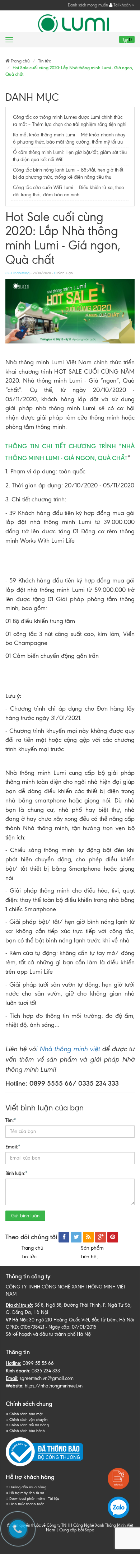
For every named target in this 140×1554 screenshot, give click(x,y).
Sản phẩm (92, 1248)
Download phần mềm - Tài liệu (34, 1498)
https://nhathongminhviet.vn (54, 1386)
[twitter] (76, 1237)
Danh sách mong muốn (88, 5)
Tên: (10, 1120)
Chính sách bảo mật (26, 1414)
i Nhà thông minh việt (68, 1049)
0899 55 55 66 (38, 1363)
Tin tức (29, 1257)
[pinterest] (112, 1237)
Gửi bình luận (25, 1215)
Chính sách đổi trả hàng (29, 1425)
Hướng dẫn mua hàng (27, 1487)
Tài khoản (122, 5)
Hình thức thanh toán (27, 1504)
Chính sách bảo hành (27, 1430)
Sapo (89, 1529)
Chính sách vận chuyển (28, 1419)
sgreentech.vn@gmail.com (47, 1378)
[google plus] (100, 1237)
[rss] (88, 1237)
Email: (12, 1147)
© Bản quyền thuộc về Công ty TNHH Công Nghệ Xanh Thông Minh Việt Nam (70, 1527)
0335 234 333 (46, 1370)
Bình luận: (16, 1173)
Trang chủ (32, 1248)
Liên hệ (90, 1257)
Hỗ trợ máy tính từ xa (26, 1492)
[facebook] (64, 1237)
